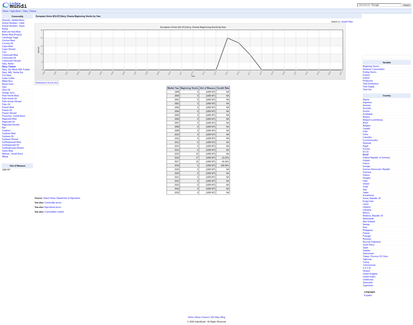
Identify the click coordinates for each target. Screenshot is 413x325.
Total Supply (368, 86)
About (198, 317)
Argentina (367, 102)
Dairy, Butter (8, 63)
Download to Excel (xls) (47, 82)
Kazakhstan (368, 195)
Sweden (366, 250)
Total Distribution (370, 83)
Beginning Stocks (371, 66)
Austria (366, 111)
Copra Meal (7, 46)
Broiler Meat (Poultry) (12, 34)
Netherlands (368, 218)
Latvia (365, 204)
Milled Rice (7, 81)
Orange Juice (8, 92)
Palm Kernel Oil (9, 98)
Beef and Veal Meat (11, 31)
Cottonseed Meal (10, 55)
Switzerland (368, 253)
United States (369, 276)
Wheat (5, 156)
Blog (223, 317)
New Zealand (369, 221)
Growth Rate (347, 21)
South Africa (368, 245)
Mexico (366, 213)
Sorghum (6, 130)
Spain (365, 247)
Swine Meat (7, 151)
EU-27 (366, 154)
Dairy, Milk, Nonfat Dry (12, 72)
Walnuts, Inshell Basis (12, 153)
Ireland (366, 184)
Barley (5, 29)
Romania (367, 239)
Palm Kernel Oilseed (11, 101)
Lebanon (367, 207)
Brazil (365, 123)
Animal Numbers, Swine (13, 26)
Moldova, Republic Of (373, 215)
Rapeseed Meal (9, 119)
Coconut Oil (7, 43)
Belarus (366, 117)
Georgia (366, 166)
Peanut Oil (7, 110)
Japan (365, 192)
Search (205, 317)
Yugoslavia (368, 285)
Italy (365, 189)
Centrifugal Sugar (10, 37)
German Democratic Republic (376, 169)
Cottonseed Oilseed (11, 61)
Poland (366, 233)
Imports (366, 78)
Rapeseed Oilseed (10, 124)
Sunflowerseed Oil (10, 145)
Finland (366, 160)
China (365, 134)
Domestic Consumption (374, 69)
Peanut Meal (8, 107)
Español (368, 295)
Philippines (368, 230)
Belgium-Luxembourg (373, 120)
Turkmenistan (369, 265)
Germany (367, 172)
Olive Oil (6, 90)
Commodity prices (53, 202)
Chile (365, 131)
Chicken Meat (8, 40)
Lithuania (367, 210)
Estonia (366, 149)
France (366, 163)
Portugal (367, 236)
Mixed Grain (7, 84)
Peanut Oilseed (9, 113)
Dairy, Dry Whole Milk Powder (16, 69)
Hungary (367, 178)
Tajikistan (367, 259)
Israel (365, 186)
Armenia (367, 105)
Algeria (366, 99)
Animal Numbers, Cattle (13, 23)
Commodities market (54, 212)
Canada (366, 128)
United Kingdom (370, 274)
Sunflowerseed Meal (11, 142)
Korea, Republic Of (372, 198)
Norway (366, 224)
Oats (4, 87)
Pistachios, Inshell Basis (13, 116)
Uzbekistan (368, 279)
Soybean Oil (8, 136)
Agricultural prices (52, 207)
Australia (367, 108)
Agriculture (15, 11)
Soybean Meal (8, 133)
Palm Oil (6, 104)
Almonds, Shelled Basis (13, 20)
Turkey (366, 262)
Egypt (365, 146)
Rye (4, 127)
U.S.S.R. (367, 268)
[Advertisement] (15, 222)
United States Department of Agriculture (61, 198)
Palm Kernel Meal (10, 95)
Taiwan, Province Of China (375, 256)
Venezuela (368, 282)
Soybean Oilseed (10, 139)
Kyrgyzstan (368, 201)
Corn (4, 52)
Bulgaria (366, 125)
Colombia (367, 137)
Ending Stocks (370, 72)
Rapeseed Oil (8, 122)
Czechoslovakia (370, 140)
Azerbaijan (368, 114)
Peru (365, 227)
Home (5, 11)
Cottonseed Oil (9, 58)
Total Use (367, 89)
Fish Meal (6, 75)
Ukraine (366, 271)
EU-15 (366, 152)
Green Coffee (8, 78)
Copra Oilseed (8, 49)
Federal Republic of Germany (376, 157)
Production (368, 81)
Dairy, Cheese (29, 11)
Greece (366, 175)
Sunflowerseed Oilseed (13, 148)
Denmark (367, 143)
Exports (366, 75)
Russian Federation (372, 242)
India (365, 181)
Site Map (215, 317)
